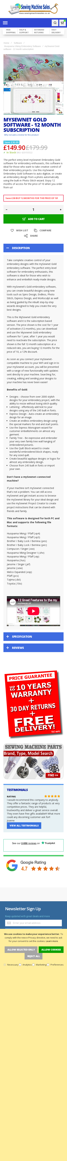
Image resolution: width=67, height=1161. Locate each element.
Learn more (52, 941)
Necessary (12, 964)
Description (21, 248)
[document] (33, 949)
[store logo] (33, 9)
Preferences (57, 964)
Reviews (18, 648)
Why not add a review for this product (21, 135)
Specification (22, 636)
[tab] (33, 248)
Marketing (41, 964)
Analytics (27, 964)
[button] (29, 111)
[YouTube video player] (33, 611)
